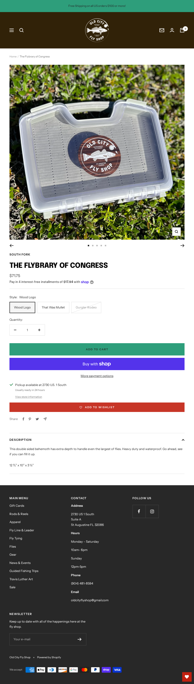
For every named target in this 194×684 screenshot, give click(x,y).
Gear (12, 554)
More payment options (97, 376)
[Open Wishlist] (187, 677)
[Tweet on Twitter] (37, 419)
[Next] (183, 245)
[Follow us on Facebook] (139, 511)
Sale (12, 587)
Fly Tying (15, 538)
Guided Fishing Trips (23, 571)
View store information (28, 396)
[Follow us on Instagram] (152, 511)
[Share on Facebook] (23, 419)
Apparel (15, 522)
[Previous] (11, 245)
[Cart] (182, 30)
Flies (12, 546)
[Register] (80, 639)
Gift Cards (16, 505)
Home (13, 56)
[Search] (21, 30)
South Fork (20, 254)
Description (20, 440)
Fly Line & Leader (21, 530)
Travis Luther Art (21, 579)
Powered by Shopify (49, 657)
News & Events (20, 563)
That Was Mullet (53, 307)
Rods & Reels (18, 514)
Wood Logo (22, 307)
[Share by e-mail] (45, 418)
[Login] (172, 30)
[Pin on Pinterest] (30, 419)
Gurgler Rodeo (86, 307)
